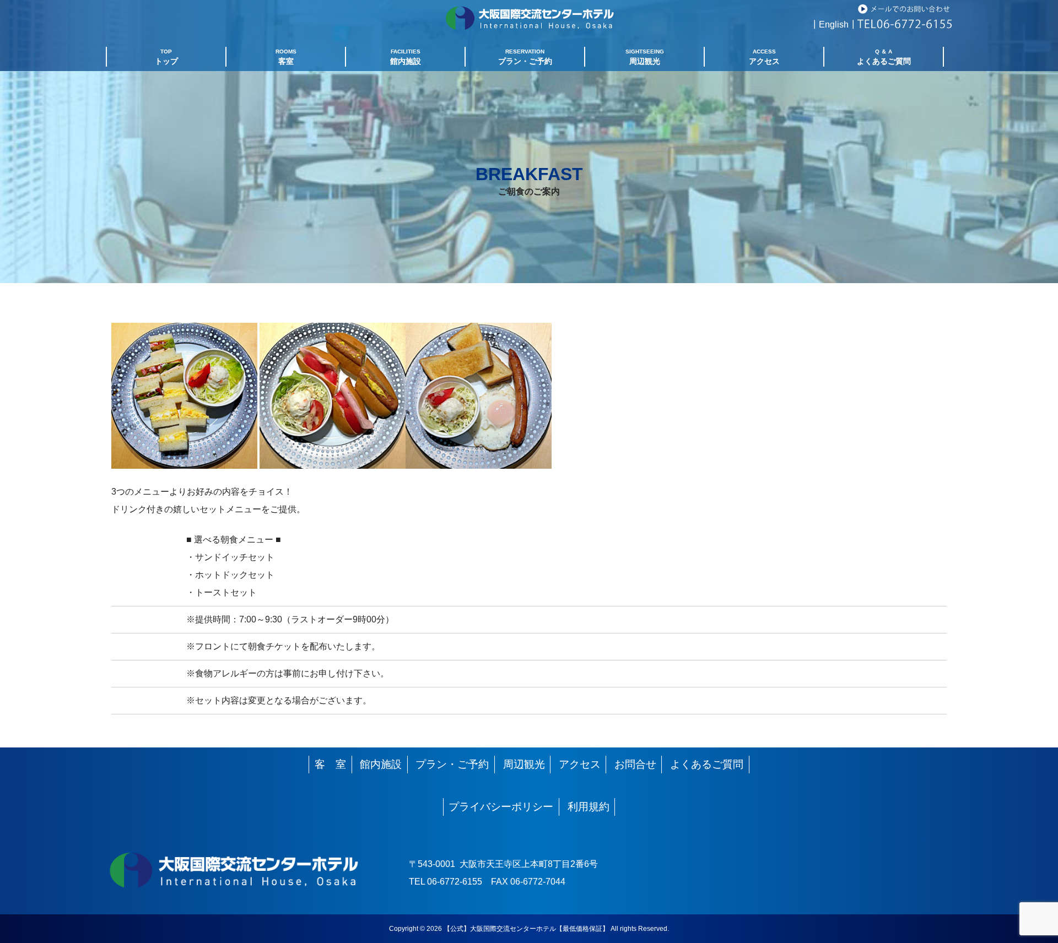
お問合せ (635, 764)
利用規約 (588, 806)
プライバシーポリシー (501, 806)
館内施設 (381, 764)
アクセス (580, 764)
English (834, 24)
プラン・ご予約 (452, 764)
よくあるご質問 (706, 764)
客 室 (330, 764)
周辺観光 (524, 764)
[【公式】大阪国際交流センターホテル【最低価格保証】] (529, 33)
